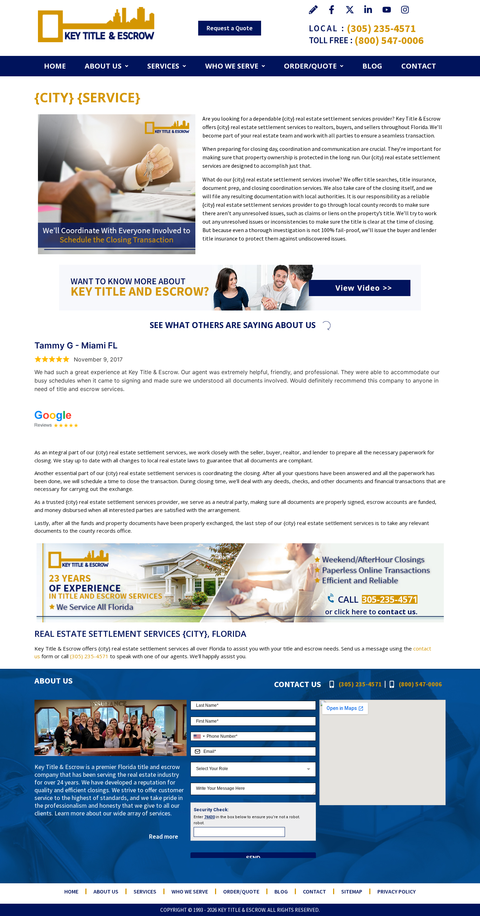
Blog (372, 66)
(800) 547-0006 (389, 40)
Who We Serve (231, 66)
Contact (418, 66)
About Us (103, 66)
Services (163, 66)
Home (55, 66)
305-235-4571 (389, 599)
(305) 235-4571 (381, 28)
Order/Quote (310, 66)
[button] (106, 66)
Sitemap (351, 891)
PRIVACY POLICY (396, 891)
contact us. (397, 611)
